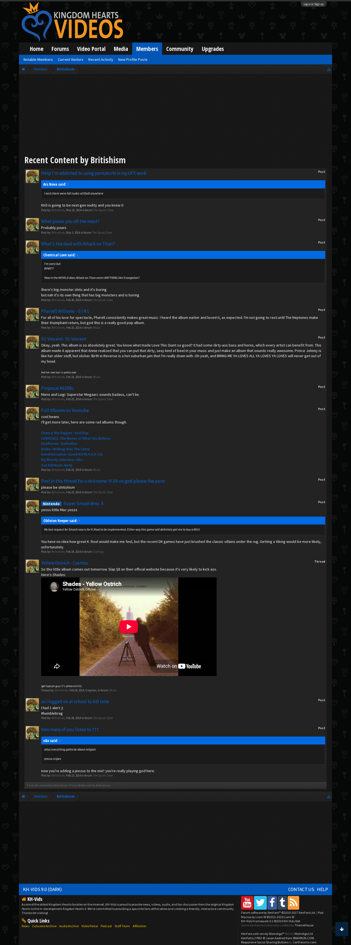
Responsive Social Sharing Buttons (264, 942)
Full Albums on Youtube (65, 410)
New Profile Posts (133, 59)
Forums (60, 49)
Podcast (106, 926)
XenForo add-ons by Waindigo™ (262, 934)
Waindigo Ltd (304, 934)
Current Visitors (70, 59)
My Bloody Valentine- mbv (62, 459)
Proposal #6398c (57, 388)
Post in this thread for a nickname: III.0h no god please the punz (103, 481)
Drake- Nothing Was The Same (65, 448)
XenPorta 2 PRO (251, 938)
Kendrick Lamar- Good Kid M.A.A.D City (72, 454)
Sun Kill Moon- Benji (56, 465)
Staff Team (122, 926)
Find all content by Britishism (47, 785)
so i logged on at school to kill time (75, 701)
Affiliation (139, 926)
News (25, 926)
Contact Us (301, 889)
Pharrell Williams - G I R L (65, 311)
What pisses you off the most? (70, 221)
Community (180, 49)
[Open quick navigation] (329, 69)
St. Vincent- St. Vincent (63, 339)
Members (147, 49)
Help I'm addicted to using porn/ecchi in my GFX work (93, 173)
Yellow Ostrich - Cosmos (64, 563)
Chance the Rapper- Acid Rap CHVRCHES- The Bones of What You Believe (76, 435)
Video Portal (91, 49)
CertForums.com (304, 942)
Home (36, 49)
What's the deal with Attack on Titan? (78, 244)
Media (121, 49)
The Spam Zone (103, 210)
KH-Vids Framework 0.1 (270, 921)
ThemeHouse (304, 925)
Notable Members (38, 59)
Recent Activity (100, 59)
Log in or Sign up (314, 4)
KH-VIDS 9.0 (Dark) (42, 889)
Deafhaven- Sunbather (59, 443)
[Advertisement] (175, 115)
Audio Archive (69, 926)
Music (97, 328)
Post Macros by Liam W (282, 914)
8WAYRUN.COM (303, 938)
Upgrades (213, 49)
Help (322, 889)
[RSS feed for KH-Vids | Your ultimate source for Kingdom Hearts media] (293, 903)
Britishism (58, 210)
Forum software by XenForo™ (278, 912)
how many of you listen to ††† (70, 729)
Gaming (98, 552)
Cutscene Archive (44, 926)
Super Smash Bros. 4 (73, 503)
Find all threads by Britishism (90, 785)
